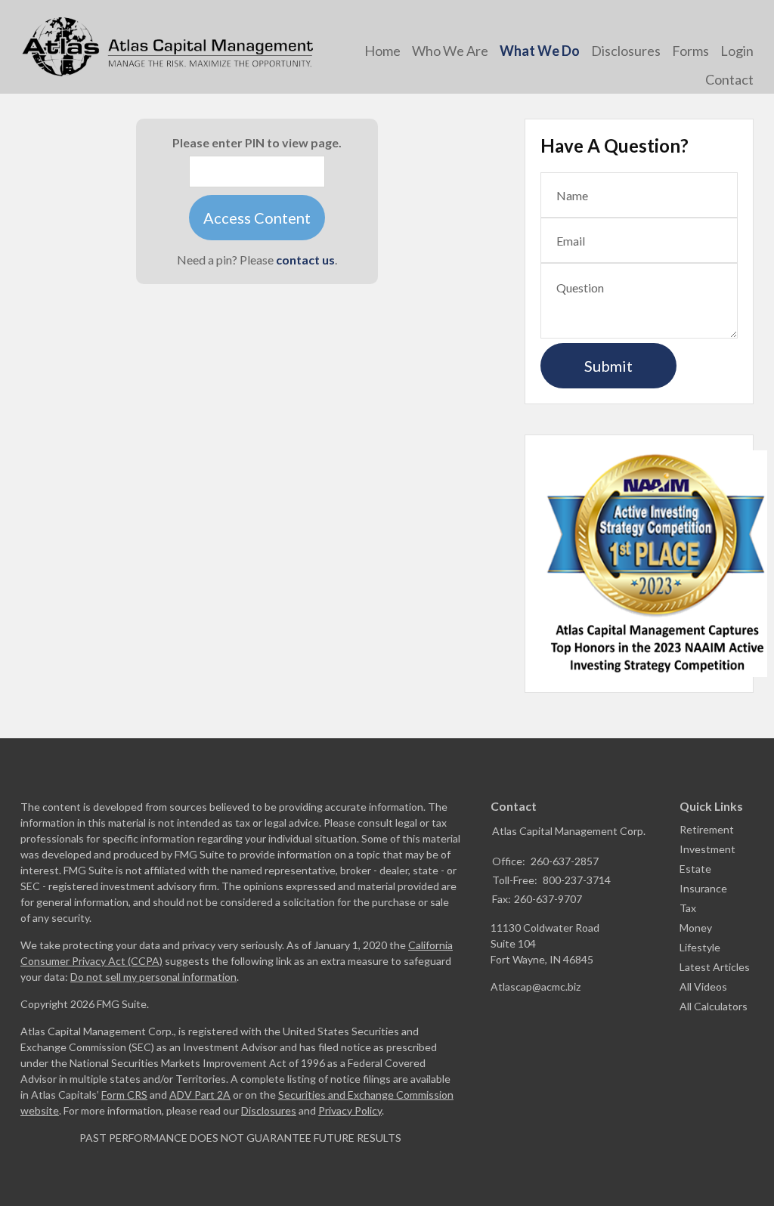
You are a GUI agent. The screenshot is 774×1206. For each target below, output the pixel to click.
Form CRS (124, 1094)
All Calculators (714, 1006)
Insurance (703, 888)
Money (696, 927)
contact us (305, 259)
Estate (695, 868)
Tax (688, 907)
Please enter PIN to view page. (257, 142)
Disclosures (268, 1110)
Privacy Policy (350, 1110)
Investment (707, 849)
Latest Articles (715, 966)
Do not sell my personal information (153, 976)
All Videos (703, 986)
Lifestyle (700, 947)
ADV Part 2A (200, 1094)
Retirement (707, 829)
